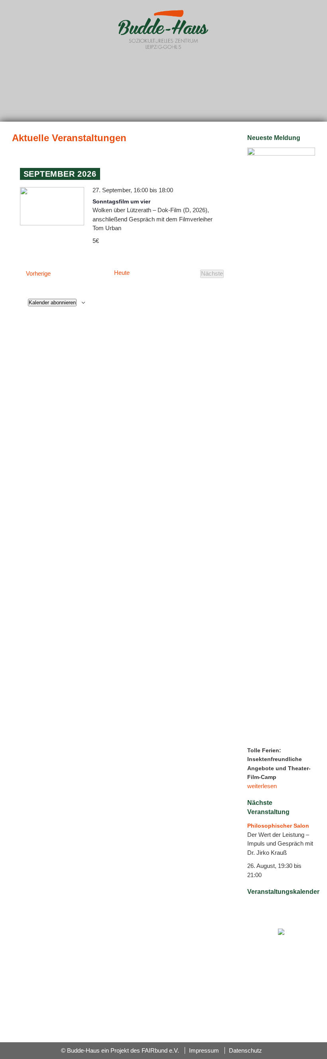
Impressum (204, 1050)
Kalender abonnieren (52, 303)
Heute (122, 273)
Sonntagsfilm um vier (121, 201)
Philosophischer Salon (278, 825)
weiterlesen (262, 786)
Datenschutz (245, 1050)
